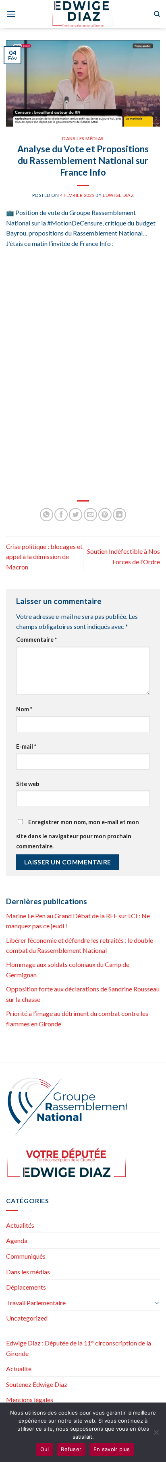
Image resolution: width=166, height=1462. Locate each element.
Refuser (71, 1449)
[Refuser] (156, 1434)
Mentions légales (29, 1399)
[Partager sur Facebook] (61, 514)
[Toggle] (157, 1302)
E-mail (26, 746)
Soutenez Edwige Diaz (36, 1384)
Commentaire (36, 639)
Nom (24, 709)
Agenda (16, 1240)
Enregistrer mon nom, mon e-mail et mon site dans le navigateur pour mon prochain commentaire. (77, 834)
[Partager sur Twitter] (75, 514)
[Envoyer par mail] (90, 514)
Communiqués (26, 1256)
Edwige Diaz (118, 195)
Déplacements (26, 1287)
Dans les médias (83, 138)
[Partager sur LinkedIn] (119, 514)
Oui (44, 1449)
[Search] (157, 14)
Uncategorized (27, 1318)
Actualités (20, 1225)
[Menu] (11, 14)
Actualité (18, 1368)
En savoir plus (111, 1449)
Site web (27, 783)
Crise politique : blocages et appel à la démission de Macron (44, 557)
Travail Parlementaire (36, 1302)
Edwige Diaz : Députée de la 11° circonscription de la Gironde (78, 1348)
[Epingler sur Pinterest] (105, 514)
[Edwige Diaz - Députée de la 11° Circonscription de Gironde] (83, 14)
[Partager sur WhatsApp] (46, 514)
